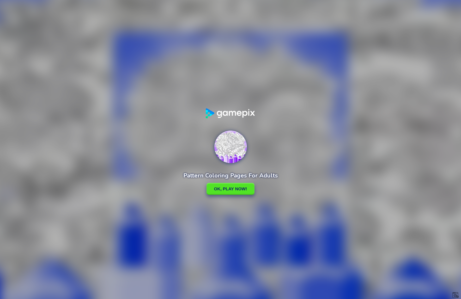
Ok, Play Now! (230, 188)
